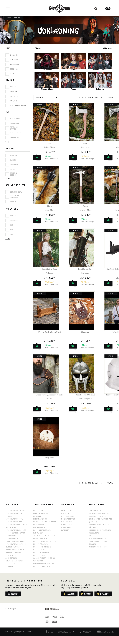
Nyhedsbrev (66, 527)
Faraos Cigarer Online (14, 561)
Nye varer (14, 96)
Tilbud (13, 87)
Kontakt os (38, 510)
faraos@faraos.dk (107, 632)
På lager (13, 101)
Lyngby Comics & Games (15, 541)
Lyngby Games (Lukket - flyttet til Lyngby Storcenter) (15, 553)
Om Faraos (97, 504)
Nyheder (13, 91)
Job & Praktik (95, 510)
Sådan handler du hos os (44, 558)
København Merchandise (15, 530)
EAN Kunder (38, 533)
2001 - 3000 (15, 69)
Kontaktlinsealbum (41, 566)
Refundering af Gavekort (44, 563)
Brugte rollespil (40, 544)
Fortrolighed (39, 527)
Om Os (91, 536)
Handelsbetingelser (42, 530)
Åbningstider (11, 558)
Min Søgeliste (67, 522)
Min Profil (65, 513)
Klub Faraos (66, 510)
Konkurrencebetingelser (100, 530)
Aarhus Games (11, 536)
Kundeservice (43, 504)
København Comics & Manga (17, 510)
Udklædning (17, 18)
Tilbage (37, 48)
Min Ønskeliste (67, 516)
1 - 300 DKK (14, 55)
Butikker (12, 504)
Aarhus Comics (11, 538)
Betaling (37, 516)
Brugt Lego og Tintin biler (44, 541)
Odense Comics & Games (15, 533)
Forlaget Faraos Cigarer (100, 538)
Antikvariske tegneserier (44, 536)
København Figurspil (14, 519)
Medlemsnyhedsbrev (97, 547)
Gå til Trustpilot (10, 609)
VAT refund (38, 561)
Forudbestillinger (18, 105)
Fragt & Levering (40, 513)
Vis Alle (110, 97)
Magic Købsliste (40, 538)
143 (89, 97)
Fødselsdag (94, 533)
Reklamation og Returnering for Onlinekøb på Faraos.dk (44, 522)
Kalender (9, 566)
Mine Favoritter (68, 519)
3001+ (12, 74)
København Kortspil (14, 522)
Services (67, 504)
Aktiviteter (10, 563)
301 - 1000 (14, 60)
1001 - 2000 (14, 64)
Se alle (7, 142)
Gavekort (65, 530)
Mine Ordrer (66, 524)
